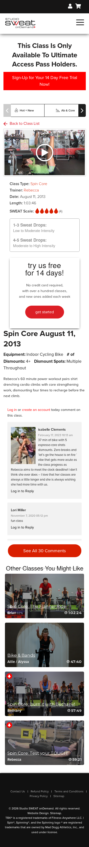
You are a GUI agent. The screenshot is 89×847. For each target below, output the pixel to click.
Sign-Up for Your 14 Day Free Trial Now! (44, 81)
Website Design (38, 813)
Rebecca (31, 190)
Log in (12, 410)
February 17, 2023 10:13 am (55, 435)
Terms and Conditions (69, 791)
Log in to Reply (22, 491)
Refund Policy (40, 791)
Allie (11, 661)
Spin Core (38, 183)
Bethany (14, 710)
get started (44, 312)
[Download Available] (9, 676)
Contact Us (17, 791)
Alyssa (23, 661)
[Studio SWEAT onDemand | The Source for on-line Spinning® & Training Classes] (20, 22)
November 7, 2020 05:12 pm (29, 515)
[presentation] (7, 110)
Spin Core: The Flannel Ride (36, 606)
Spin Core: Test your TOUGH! (37, 753)
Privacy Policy (39, 796)
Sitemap (58, 796)
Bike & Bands (21, 655)
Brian (11, 613)
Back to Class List (24, 123)
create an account (36, 410)
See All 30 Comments (44, 550)
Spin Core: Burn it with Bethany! (41, 704)
